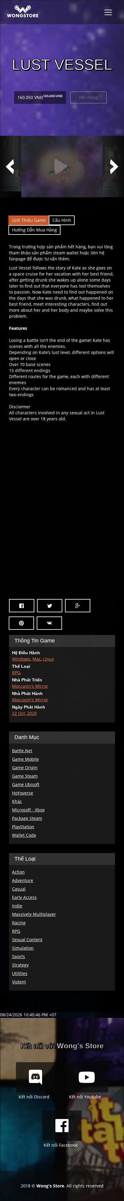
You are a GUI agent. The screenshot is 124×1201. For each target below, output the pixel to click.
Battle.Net (22, 750)
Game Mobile (25, 759)
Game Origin (25, 767)
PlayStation (23, 827)
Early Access (24, 897)
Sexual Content (27, 939)
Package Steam (27, 818)
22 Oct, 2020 (24, 713)
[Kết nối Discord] (35, 1077)
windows (21, 659)
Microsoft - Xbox (28, 810)
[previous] (10, 166)
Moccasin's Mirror (30, 686)
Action (18, 872)
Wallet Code (24, 835)
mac (37, 659)
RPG (16, 672)
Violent (19, 982)
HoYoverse (22, 793)
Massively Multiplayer (34, 914)
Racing (19, 922)
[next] (113, 166)
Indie (17, 906)
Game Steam (25, 776)
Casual (19, 889)
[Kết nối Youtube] (86, 1077)
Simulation (23, 948)
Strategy (20, 965)
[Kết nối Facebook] (62, 1125)
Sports (18, 956)
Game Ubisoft (25, 784)
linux (48, 659)
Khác (17, 801)
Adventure (22, 880)
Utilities (19, 973)
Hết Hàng (88, 97)
